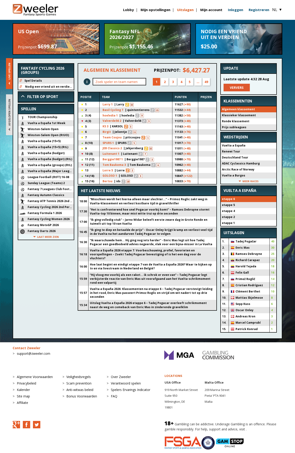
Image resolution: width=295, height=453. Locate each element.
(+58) (187, 115)
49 (206, 82)
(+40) (187, 121)
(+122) (187, 176)
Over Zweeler (121, 377)
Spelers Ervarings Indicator (130, 389)
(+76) (187, 132)
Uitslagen (185, 9)
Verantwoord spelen (126, 383)
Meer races (250, 181)
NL (277, 9)
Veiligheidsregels (78, 377)
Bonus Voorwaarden (81, 396)
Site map (23, 396)
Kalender (23, 389)
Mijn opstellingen (155, 9)
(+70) (187, 143)
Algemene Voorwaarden (35, 377)
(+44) (187, 110)
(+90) (187, 104)
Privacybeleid (26, 383)
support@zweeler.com (33, 353)
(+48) (187, 148)
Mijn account (211, 9)
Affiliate (22, 402)
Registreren (259, 9)
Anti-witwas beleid (79, 389)
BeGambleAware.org (263, 429)
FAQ (114, 396)
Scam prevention (78, 383)
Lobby (128, 9)
